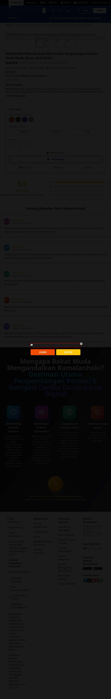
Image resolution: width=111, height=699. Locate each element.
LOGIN (42, 352)
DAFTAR (68, 352)
